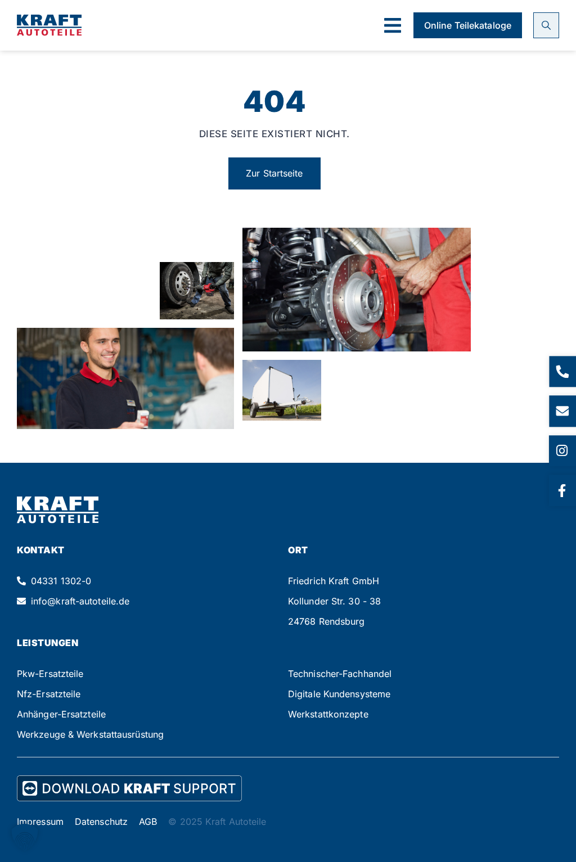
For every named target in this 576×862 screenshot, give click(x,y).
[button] (392, 25)
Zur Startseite (274, 173)
